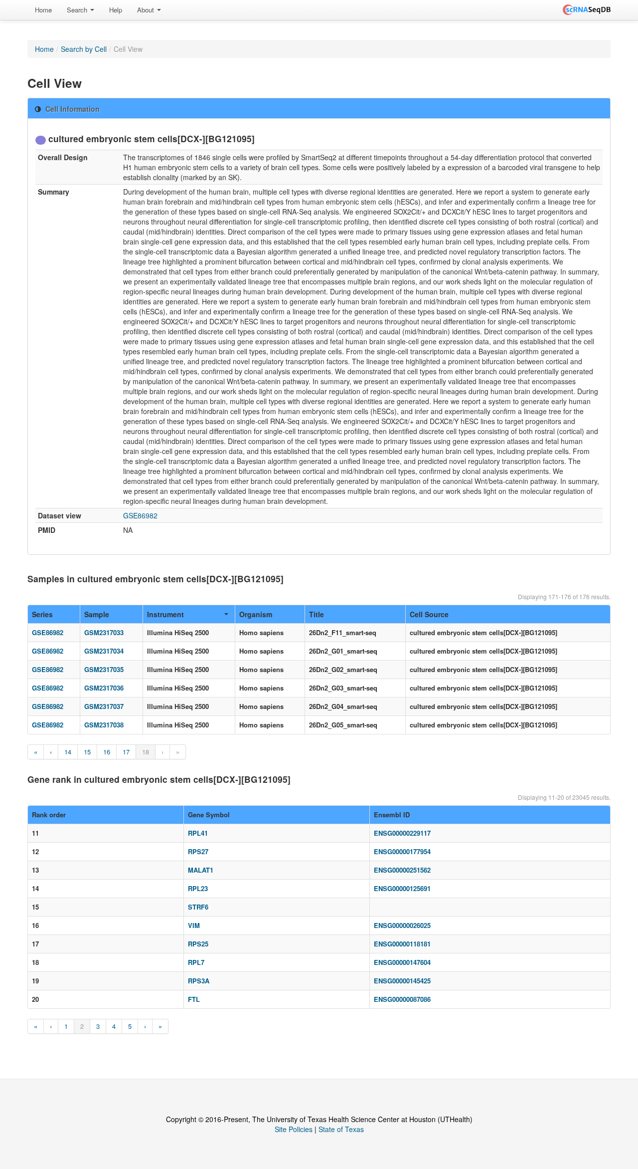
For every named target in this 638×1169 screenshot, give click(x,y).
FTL (194, 999)
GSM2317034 (104, 651)
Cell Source (429, 614)
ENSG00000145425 (402, 980)
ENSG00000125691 (402, 888)
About (146, 9)
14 (67, 751)
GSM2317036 (104, 688)
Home (43, 9)
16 (106, 751)
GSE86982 (140, 515)
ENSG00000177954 (402, 851)
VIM (194, 925)
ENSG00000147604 (402, 962)
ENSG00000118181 (402, 943)
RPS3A (198, 980)
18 (145, 751)
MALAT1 (200, 870)
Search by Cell (84, 49)
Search (78, 9)
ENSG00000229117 (402, 833)
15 (87, 751)
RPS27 (198, 851)
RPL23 (198, 888)
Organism (255, 614)
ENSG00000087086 (402, 999)
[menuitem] (43, 10)
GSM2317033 (104, 632)
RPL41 (198, 833)
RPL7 (196, 962)
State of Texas (341, 1129)
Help (115, 9)
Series (42, 614)
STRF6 (198, 907)
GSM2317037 (104, 706)
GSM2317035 (104, 669)
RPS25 (198, 943)
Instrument (165, 614)
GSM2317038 (104, 724)
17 (126, 751)
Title (316, 614)
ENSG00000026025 (402, 925)
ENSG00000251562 (402, 870)
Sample (96, 614)
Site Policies (294, 1129)
